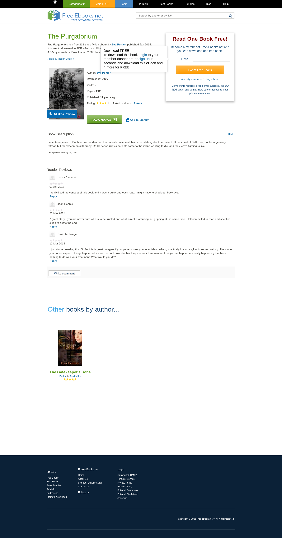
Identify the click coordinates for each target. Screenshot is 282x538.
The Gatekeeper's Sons (70, 372)
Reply (53, 196)
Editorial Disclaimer (127, 494)
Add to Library (139, 119)
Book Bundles (54, 485)
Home (81, 475)
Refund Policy (124, 486)
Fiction (63, 376)
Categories (75, 3)
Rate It (138, 103)
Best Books (166, 3)
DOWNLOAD (102, 119)
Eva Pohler (119, 44)
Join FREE (102, 3)
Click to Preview (64, 113)
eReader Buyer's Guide (90, 482)
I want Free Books (200, 70)
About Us (83, 479)
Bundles (190, 3)
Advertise (122, 498)
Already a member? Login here (200, 79)
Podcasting (52, 493)
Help (226, 3)
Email (185, 59)
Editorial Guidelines (127, 490)
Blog (208, 3)
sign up (144, 59)
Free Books (53, 477)
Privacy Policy (124, 482)
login (143, 55)
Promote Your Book (57, 497)
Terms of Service (126, 479)
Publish (143, 3)
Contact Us (84, 486)
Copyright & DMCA (127, 475)
